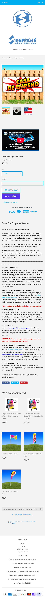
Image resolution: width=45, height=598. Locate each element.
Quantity (4, 179)
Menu (6, 2)
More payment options (11, 202)
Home (3, 58)
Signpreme (23, 590)
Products (23, 546)
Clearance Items (22, 549)
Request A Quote (22, 552)
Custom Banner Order (15, 350)
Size (3, 169)
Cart (41, 2)
